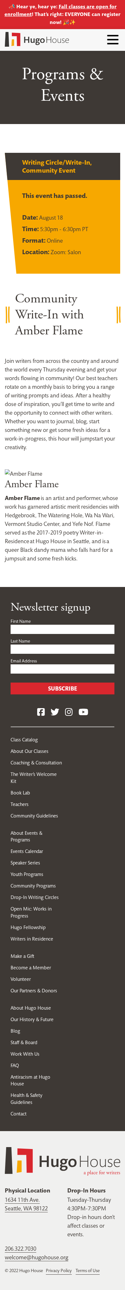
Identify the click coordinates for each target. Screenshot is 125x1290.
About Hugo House (31, 1008)
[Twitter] (55, 712)
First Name (21, 621)
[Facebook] (41, 712)
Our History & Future (32, 1019)
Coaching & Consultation (36, 763)
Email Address (24, 661)
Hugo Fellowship (28, 927)
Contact (19, 1114)
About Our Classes (29, 751)
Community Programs (33, 886)
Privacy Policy (59, 1270)
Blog (15, 1031)
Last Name (20, 641)
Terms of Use (88, 1270)
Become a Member (31, 968)
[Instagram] (69, 712)
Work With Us (25, 1054)
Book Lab (20, 793)
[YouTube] (83, 712)
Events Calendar (27, 851)
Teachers (20, 804)
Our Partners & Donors (34, 991)
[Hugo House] (62, 1160)
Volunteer (21, 979)
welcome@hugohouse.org (36, 1257)
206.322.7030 (20, 1248)
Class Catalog (24, 740)
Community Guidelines (34, 816)
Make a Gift (22, 956)
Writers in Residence (32, 939)
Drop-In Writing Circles (35, 897)
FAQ (15, 1065)
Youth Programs (27, 874)
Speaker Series (25, 863)
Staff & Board (24, 1042)
